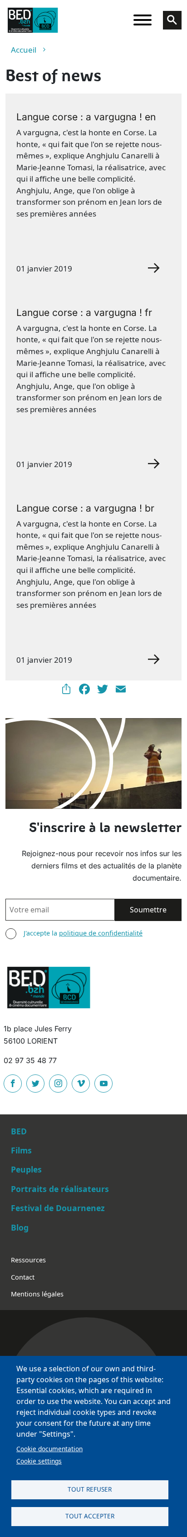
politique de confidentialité (101, 933)
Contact (22, 1277)
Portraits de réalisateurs (60, 1188)
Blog (20, 1227)
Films (21, 1150)
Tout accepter (89, 1516)
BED (19, 1131)
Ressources (28, 1260)
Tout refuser (90, 1489)
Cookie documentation (49, 1448)
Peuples (26, 1169)
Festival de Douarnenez (58, 1207)
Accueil (23, 49)
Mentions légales (37, 1294)
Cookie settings (39, 1461)
